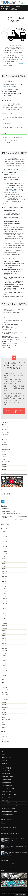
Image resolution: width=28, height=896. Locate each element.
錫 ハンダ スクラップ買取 (7, 797)
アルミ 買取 (4, 429)
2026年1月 (4, 534)
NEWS (3, 424)
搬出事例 (4, 447)
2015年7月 (4, 673)
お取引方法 (8, 6)
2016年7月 (4, 655)
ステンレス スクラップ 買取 (8, 788)
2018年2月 (4, 618)
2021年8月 (4, 558)
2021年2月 (4, 568)
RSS (4, 493)
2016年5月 (4, 658)
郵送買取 (21, 64)
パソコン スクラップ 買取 (7, 814)
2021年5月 (4, 563)
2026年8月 (4, 531)
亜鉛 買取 (4, 444)
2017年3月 (4, 645)
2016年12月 (4, 648)
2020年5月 (4, 573)
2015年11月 (4, 670)
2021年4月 (4, 566)
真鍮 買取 (4, 452)
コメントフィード (5, 739)
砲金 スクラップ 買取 (6, 782)
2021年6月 (4, 561)
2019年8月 (4, 581)
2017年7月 (4, 635)
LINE (12, 190)
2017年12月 (4, 623)
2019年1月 (4, 596)
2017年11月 (4, 625)
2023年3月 (4, 539)
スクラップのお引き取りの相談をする (14, 411)
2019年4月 (4, 588)
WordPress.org (5, 741)
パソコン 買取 (5, 437)
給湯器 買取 (4, 457)
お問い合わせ (5, 763)
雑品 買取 (4, 469)
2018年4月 (4, 616)
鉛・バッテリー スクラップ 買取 (9, 794)
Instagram (10, 493)
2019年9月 (4, 578)
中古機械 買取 (5, 442)
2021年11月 (4, 554)
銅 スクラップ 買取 (6, 773)
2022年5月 (4, 549)
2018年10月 (4, 603)
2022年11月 (4, 544)
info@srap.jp (8, 866)
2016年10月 (4, 650)
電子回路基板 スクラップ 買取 (8, 808)
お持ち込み (15, 64)
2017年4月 (4, 643)
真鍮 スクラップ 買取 (6, 779)
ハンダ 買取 (4, 434)
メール (7, 86)
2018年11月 (4, 601)
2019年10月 (4, 576)
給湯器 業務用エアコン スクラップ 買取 (10, 800)
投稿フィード (5, 736)
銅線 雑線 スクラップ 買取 (7, 776)
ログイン (4, 734)
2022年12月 (4, 541)
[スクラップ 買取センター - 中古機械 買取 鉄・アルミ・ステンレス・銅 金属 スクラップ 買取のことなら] (14, 2)
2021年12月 (4, 551)
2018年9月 (4, 606)
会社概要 (4, 754)
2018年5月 (4, 613)
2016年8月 (4, 653)
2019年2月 (4, 593)
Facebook (2, 493)
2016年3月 (4, 663)
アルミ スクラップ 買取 (7, 785)
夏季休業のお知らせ (6, 508)
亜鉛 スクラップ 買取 (6, 791)
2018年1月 (4, 621)
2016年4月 (4, 660)
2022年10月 (4, 546)
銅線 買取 (4, 466)
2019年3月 (4, 591)
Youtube (7, 493)
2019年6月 (4, 586)
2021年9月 (4, 556)
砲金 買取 (4, 454)
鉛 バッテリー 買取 (6, 462)
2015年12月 (4, 668)
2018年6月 (4, 611)
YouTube (4, 427)
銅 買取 (3, 464)
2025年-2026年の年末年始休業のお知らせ (11, 513)
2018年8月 (4, 608)
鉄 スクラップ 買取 (6, 771)
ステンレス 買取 (5, 432)
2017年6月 (4, 638)
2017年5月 (4, 640)
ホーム (2, 6)
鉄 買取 (3, 459)
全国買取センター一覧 (6, 757)
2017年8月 (4, 633)
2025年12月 (4, 536)
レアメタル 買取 (5, 439)
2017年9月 (4, 630)
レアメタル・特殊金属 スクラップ (9, 806)
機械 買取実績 (5, 449)
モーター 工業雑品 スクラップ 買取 (9, 803)
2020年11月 (4, 571)
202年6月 (4, 675)
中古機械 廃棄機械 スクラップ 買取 (9, 811)
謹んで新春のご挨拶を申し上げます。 (10, 511)
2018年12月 (4, 598)
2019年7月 (4, 583)
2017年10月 (4, 628)
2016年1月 (4, 665)
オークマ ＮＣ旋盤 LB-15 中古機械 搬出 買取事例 (12, 520)
